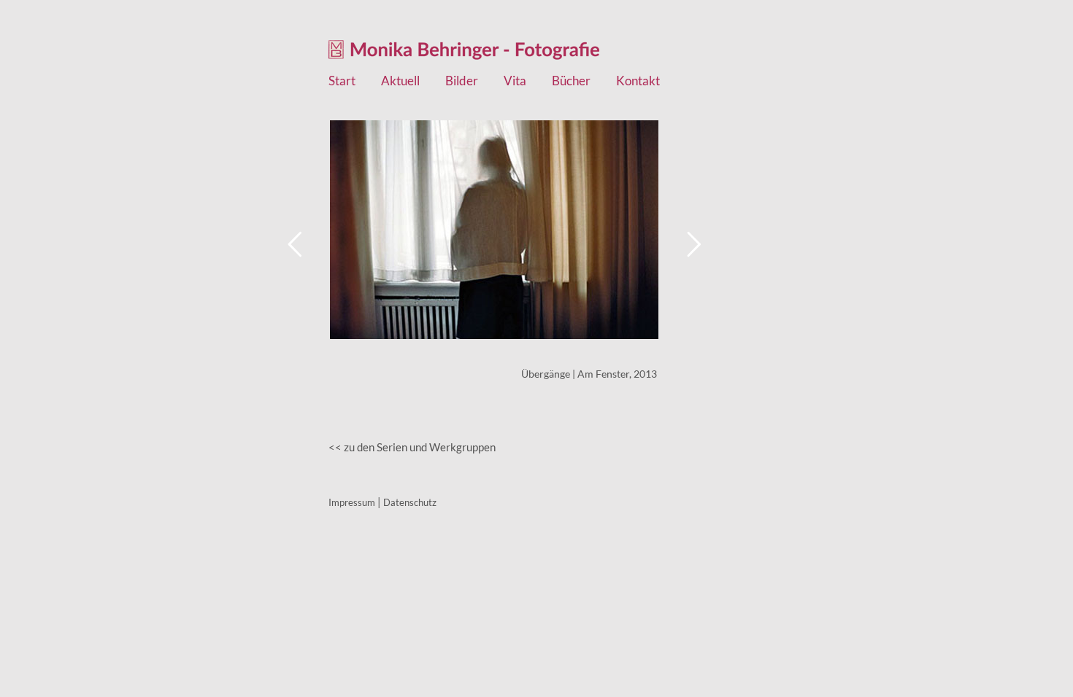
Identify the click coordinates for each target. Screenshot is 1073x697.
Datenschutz (409, 502)
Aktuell (400, 81)
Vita (515, 81)
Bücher (571, 81)
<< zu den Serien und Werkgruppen (412, 446)
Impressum (351, 502)
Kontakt (638, 81)
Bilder (461, 81)
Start (341, 81)
